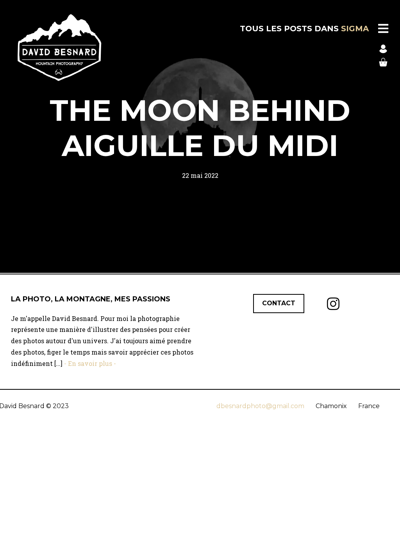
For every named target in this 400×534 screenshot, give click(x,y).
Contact (278, 303)
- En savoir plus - (89, 363)
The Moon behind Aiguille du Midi (200, 127)
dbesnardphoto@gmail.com (260, 406)
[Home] (59, 47)
